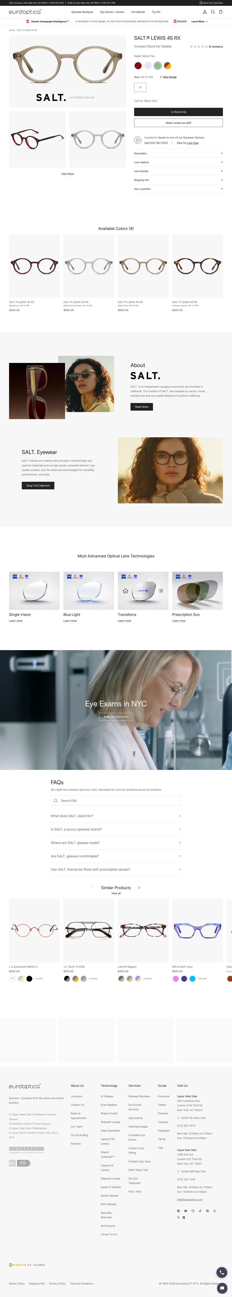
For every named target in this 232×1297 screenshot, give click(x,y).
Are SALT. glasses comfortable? (75, 856)
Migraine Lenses (110, 1178)
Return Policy (17, 1283)
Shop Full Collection (38, 485)
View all (116, 893)
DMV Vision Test (138, 1170)
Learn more (15, 620)
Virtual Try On (109, 1234)
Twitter (162, 1104)
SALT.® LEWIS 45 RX (27, 30)
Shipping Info (141, 180)
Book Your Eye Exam (116, 716)
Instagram (164, 1130)
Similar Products (116, 887)
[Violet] (175, 978)
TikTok (162, 1139)
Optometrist (136, 1118)
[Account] (204, 12)
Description (140, 153)
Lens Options (141, 162)
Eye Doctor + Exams (112, 11)
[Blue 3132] (138, 978)
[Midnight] (184, 978)
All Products (108, 1226)
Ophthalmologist (138, 1126)
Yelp (160, 1147)
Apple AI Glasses (111, 1187)
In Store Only (178, 112)
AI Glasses (107, 1096)
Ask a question (142, 189)
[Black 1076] (129, 978)
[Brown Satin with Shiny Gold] (21, 978)
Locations (76, 1096)
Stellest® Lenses (110, 1122)
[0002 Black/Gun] (67, 978)
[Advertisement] (28, 1040)
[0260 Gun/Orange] (75, 978)
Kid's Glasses (108, 1204)
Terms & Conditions (81, 1283)
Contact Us (77, 1104)
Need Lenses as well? (178, 122)
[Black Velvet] (29, 978)
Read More (141, 406)
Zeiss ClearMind (110, 1130)
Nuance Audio (109, 1113)
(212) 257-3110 (186, 1179)
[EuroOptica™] (25, 12)
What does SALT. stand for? (72, 816)
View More (67, 173)
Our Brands (138, 11)
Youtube (163, 1122)
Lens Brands (141, 171)
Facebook (164, 1096)
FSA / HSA (135, 1191)
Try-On (156, 11)
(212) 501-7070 (158, 143)
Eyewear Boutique (82, 11)
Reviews (76, 1143)
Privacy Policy (57, 1283)
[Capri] (192, 978)
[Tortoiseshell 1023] (121, 978)
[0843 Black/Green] (83, 978)
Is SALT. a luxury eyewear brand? (76, 829)
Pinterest (163, 1113)
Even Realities (109, 1104)
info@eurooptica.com (189, 1199)
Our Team (76, 1126)
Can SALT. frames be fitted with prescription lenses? (90, 870)
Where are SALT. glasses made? (75, 843)
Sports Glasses (109, 1195)
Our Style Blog (79, 1135)
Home (12, 30)
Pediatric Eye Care (139, 1161)
